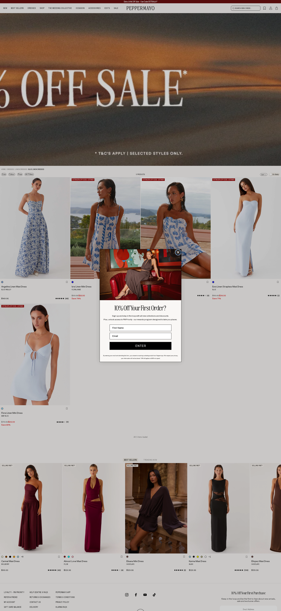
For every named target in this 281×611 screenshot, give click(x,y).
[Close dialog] (178, 252)
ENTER (140, 346)
